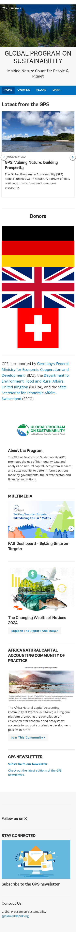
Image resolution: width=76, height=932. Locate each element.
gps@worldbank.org (15, 916)
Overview (23, 90)
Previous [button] (4, 157)
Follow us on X (14, 819)
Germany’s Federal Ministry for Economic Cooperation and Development (35, 369)
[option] (38, 157)
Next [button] (73, 157)
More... (57, 90)
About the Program (25, 451)
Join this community (28, 738)
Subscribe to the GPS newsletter (31, 884)
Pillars (41, 90)
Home (8, 90)
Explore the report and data (35, 631)
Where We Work (11, 8)
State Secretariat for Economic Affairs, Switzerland (34, 393)
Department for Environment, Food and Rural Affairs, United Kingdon (36, 381)
